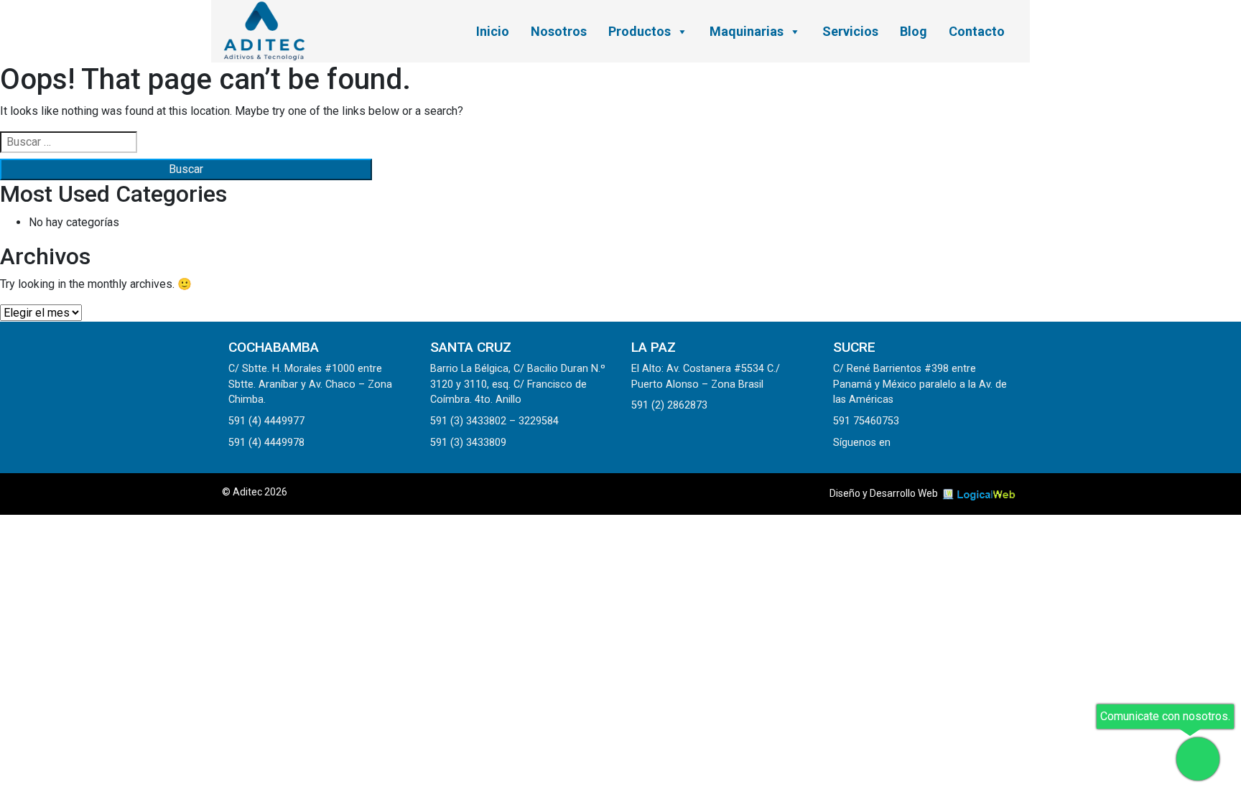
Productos (639, 31)
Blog (913, 31)
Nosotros (559, 31)
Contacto (977, 31)
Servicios (850, 31)
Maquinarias (747, 31)
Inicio (492, 31)
